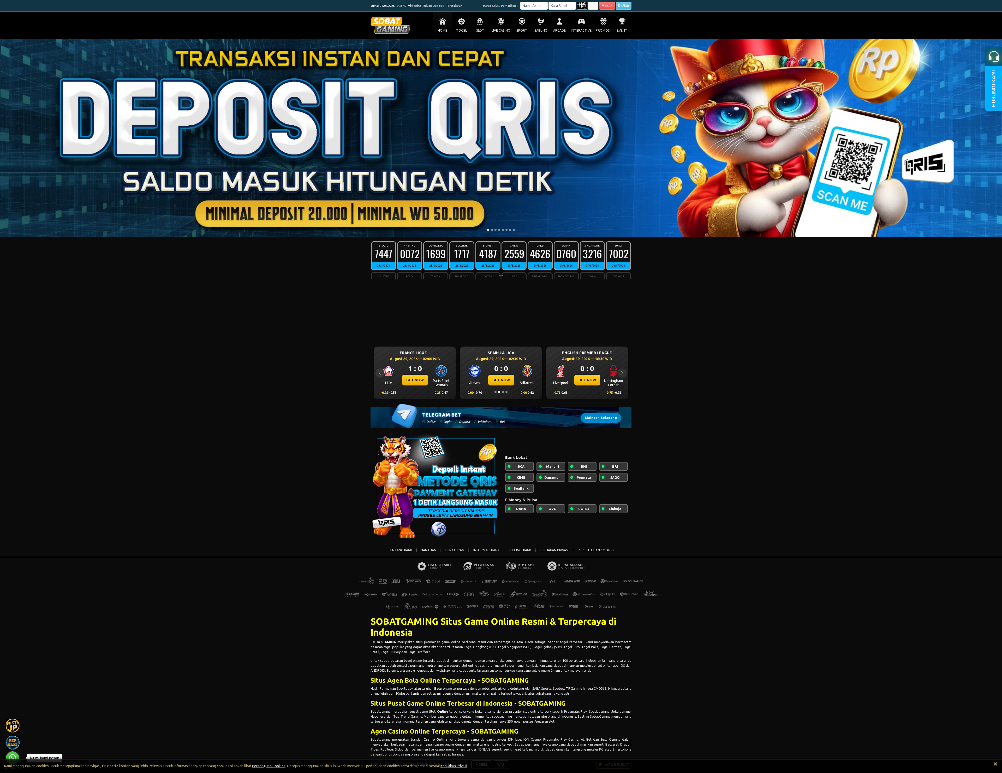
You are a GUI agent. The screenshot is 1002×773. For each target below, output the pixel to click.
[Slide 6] (506, 229)
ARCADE (559, 30)
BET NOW (415, 380)
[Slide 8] (514, 229)
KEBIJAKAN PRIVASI (554, 550)
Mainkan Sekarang (601, 417)
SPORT (521, 30)
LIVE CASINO (501, 30)
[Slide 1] (488, 229)
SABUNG (540, 30)
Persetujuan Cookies (268, 766)
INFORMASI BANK (486, 550)
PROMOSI (603, 30)
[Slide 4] (499, 229)
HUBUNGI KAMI (520, 550)
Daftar (623, 6)
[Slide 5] (503, 229)
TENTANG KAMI (400, 550)
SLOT (480, 30)
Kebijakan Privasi (453, 766)
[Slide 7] (510, 229)
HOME (442, 30)
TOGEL (461, 30)
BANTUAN (428, 550)
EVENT (622, 30)
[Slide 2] (492, 229)
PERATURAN (454, 550)
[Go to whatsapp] (12, 757)
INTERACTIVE (581, 30)
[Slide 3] (495, 229)
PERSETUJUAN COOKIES (596, 550)
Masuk (607, 6)
